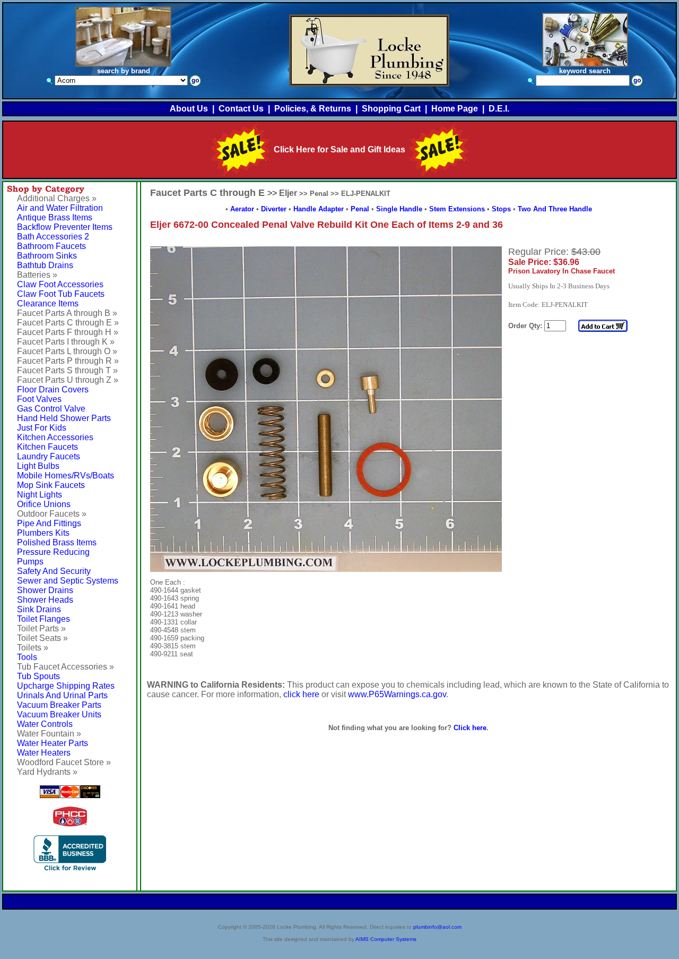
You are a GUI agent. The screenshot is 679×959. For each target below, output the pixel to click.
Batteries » (37, 274)
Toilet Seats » (42, 638)
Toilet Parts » (41, 628)
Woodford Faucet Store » (64, 762)
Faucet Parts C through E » (68, 322)
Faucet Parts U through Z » (67, 379)
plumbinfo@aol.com (437, 927)
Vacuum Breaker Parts (59, 704)
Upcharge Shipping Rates (66, 685)
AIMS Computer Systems (385, 939)
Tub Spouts (38, 676)
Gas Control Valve (51, 408)
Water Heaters (44, 752)
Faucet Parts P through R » (68, 360)
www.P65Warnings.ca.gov (397, 694)
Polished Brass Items (57, 542)
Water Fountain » (49, 733)
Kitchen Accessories (55, 437)
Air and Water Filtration (60, 207)
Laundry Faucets (48, 456)
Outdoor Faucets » (51, 513)
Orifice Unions (44, 504)
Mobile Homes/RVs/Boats (65, 475)
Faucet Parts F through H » (67, 332)
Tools (27, 657)
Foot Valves (39, 399)
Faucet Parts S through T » (67, 370)
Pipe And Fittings (49, 523)
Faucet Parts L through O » (67, 351)
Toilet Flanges (43, 618)
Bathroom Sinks (47, 255)
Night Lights (39, 494)
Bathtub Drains (45, 265)
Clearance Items (48, 303)
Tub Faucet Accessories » (65, 666)
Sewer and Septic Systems (67, 580)
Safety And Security (54, 571)
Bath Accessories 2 (53, 236)
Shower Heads (45, 599)
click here (301, 694)
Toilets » (32, 647)
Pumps (30, 561)
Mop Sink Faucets (51, 485)
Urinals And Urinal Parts (62, 695)
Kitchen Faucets (47, 446)
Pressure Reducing (53, 551)
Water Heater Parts (52, 743)
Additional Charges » (57, 198)
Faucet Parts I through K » (66, 341)
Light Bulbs (38, 465)
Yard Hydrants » (47, 771)
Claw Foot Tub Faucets (61, 293)
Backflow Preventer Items (64, 227)
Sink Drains (39, 609)
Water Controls (45, 724)
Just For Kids (41, 427)
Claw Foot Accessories (60, 284)
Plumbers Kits (43, 532)
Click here (470, 728)
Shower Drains (45, 590)
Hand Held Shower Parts (64, 418)
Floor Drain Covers (53, 389)
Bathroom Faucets (51, 246)
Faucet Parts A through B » (67, 313)
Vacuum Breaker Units (59, 714)
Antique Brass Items (54, 217)
